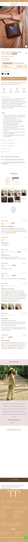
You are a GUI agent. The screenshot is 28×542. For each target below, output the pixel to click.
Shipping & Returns (20, 532)
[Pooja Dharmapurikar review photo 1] (4, 306)
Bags (2, 511)
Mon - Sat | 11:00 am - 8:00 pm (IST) (19, 514)
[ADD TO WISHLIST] (21, 434)
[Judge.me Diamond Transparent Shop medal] (13, 209)
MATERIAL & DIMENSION (8, 140)
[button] (4, 56)
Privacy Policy (4, 534)
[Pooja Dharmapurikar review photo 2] (11, 306)
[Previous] (2, 387)
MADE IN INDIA (5, 151)
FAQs (16, 534)
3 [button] (14, 353)
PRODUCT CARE (5, 148)
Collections (3, 515)
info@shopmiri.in (17, 516)
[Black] (8, 74)
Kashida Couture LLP (18, 511)
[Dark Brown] (2, 74)
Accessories (4, 513)
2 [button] (12, 353)
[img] (4, 221)
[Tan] (5, 74)
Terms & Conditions (6, 532)
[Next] (26, 387)
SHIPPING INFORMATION (8, 143)
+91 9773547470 (17, 518)
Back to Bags (15, 479)
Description (5, 96)
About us (3, 516)
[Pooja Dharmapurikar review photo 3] (18, 306)
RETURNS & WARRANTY (8, 145)
